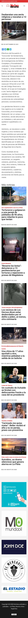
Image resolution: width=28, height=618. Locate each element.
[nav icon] (24, 6)
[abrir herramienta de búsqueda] (2, 6)
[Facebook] (12, 614)
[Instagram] (16, 614)
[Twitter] (14, 614)
